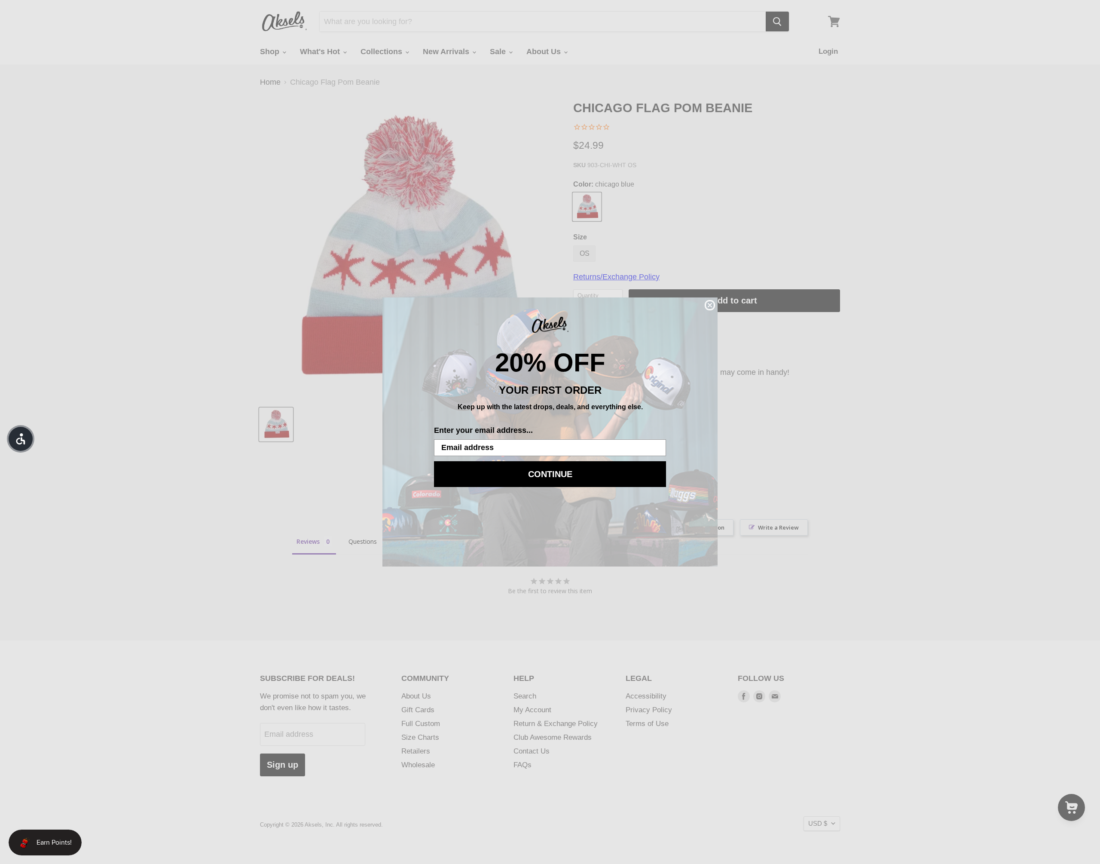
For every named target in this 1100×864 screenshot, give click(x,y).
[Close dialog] (710, 305)
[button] (20, 439)
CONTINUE (550, 474)
